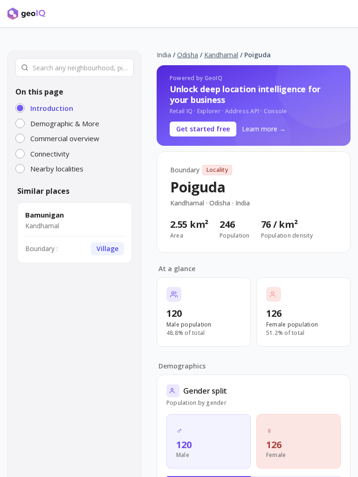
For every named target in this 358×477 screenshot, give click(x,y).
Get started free (203, 128)
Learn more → (264, 128)
